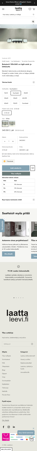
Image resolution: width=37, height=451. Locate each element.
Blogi (3, 370)
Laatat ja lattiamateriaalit (28, 356)
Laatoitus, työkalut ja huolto (27, 367)
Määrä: (4, 137)
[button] (2, 225)
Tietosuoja (5, 388)
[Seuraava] (34, 3)
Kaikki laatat (5, 61)
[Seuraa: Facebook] (3, 427)
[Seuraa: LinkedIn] (14, 427)
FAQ (3, 363)
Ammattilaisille (25, 372)
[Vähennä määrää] (4, 141)
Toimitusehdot (6, 381)
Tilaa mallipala (16, 173)
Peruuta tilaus (6, 395)
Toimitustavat (6, 359)
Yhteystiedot (5, 366)
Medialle (4, 391)
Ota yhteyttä (9, 254)
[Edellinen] (2, 3)
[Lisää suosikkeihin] (32, 168)
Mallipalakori (6, 449)
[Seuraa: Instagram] (8, 427)
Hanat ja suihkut (25, 359)
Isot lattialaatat (15, 61)
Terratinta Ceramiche (28, 61)
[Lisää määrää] (13, 141)
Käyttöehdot (5, 384)
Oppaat (4, 373)
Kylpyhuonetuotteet (26, 363)
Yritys (3, 377)
